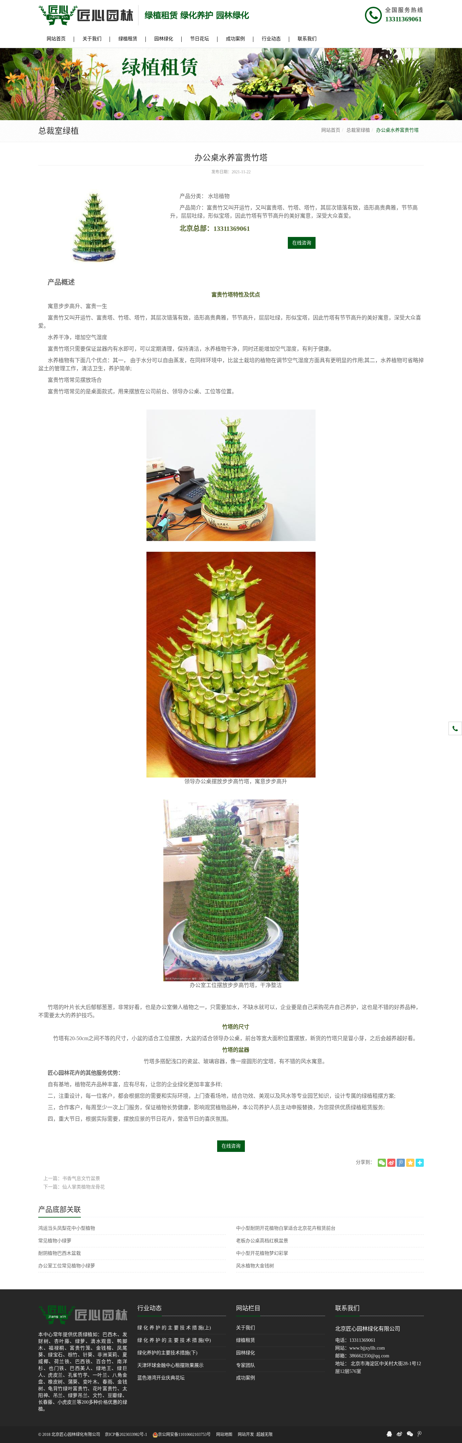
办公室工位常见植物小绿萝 (66, 1265)
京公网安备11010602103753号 (184, 1434)
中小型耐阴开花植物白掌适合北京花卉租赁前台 (286, 1228)
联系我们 (347, 1308)
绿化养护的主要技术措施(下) (167, 1352)
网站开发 (246, 1434)
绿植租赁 (245, 1340)
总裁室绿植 (358, 130)
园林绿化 (245, 1352)
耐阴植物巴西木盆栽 (59, 1253)
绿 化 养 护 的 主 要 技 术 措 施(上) (174, 1327)
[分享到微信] (382, 1163)
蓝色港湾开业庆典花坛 (161, 1377)
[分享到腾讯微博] (401, 1163)
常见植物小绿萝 (54, 1240)
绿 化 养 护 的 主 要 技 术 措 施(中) (174, 1340)
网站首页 (330, 130)
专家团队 (245, 1365)
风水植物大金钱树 (255, 1265)
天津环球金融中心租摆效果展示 (170, 1365)
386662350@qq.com (369, 1355)
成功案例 (245, 1377)
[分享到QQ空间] (410, 1163)
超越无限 (264, 1434)
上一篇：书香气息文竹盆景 (71, 1178)
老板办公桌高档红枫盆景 (262, 1240)
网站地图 (224, 1434)
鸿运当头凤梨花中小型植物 (66, 1228)
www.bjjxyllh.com (367, 1348)
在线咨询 (301, 242)
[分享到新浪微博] (391, 1163)
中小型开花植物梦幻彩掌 (262, 1253)
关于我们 (245, 1327)
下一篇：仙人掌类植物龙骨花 (74, 1186)
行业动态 (149, 1308)
